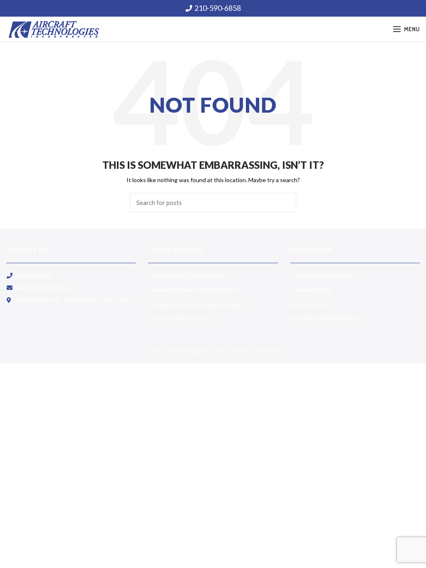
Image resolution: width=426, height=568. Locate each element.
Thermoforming (310, 289)
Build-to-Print (308, 304)
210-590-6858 (217, 7)
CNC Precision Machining (323, 318)
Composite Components (322, 275)
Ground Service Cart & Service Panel (195, 304)
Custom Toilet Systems (178, 318)
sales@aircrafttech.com (45, 287)
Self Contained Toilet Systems (187, 275)
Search (285, 202)
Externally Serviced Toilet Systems (193, 289)
